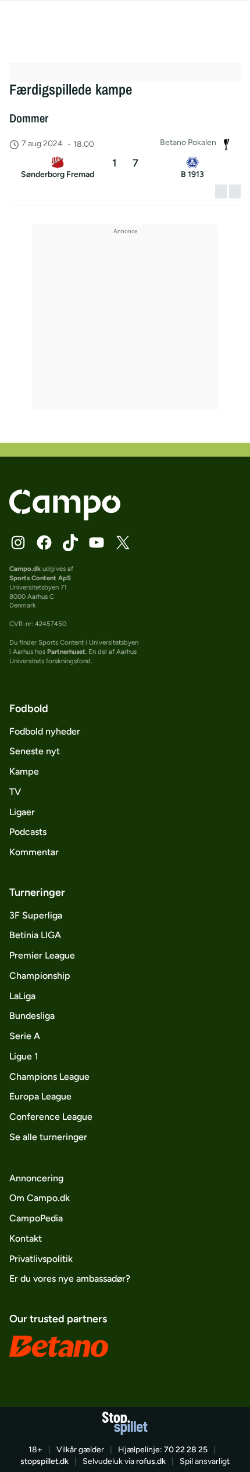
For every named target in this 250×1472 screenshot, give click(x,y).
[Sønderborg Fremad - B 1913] (124, 169)
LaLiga (22, 995)
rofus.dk (151, 1461)
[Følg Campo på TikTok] (70, 542)
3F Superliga (35, 915)
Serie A (24, 1035)
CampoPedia (36, 1218)
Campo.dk (25, 569)
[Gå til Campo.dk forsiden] (64, 517)
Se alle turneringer (48, 1136)
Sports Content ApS (40, 578)
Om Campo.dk (39, 1197)
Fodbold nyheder (44, 731)
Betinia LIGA (35, 935)
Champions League (49, 1076)
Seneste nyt (34, 751)
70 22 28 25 (186, 1450)
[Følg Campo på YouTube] (96, 542)
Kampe (24, 771)
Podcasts (28, 831)
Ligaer (22, 812)
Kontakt (25, 1238)
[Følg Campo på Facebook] (44, 542)
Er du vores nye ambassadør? (69, 1278)
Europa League (40, 1096)
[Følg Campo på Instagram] (18, 542)
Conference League (50, 1116)
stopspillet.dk (44, 1461)
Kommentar (34, 852)
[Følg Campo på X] (122, 542)
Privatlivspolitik (41, 1258)
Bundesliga (32, 1015)
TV (15, 791)
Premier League (42, 955)
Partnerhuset (66, 652)
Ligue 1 (23, 1056)
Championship (39, 975)
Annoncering (36, 1178)
